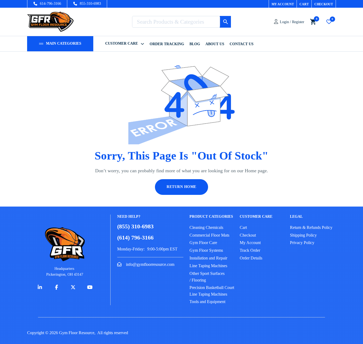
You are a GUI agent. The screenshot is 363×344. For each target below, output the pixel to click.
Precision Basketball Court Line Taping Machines (211, 291)
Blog (194, 44)
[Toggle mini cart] (313, 21)
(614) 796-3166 (135, 237)
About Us (214, 44)
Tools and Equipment (207, 301)
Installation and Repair (208, 258)
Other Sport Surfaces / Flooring (207, 277)
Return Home (181, 187)
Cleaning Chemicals (206, 227)
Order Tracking (167, 44)
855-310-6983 (90, 4)
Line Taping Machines (208, 265)
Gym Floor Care (203, 242)
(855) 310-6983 (135, 226)
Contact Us (242, 44)
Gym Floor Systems (206, 250)
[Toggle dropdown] (41, 44)
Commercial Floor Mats (209, 235)
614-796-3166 (50, 4)
